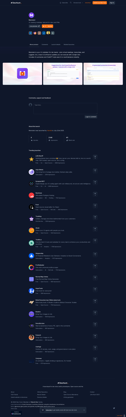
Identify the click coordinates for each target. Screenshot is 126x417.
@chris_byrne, (47, 406)
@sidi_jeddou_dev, (25, 406)
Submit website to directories (19, 397)
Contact (92, 392)
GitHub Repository (42, 392)
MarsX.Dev (34, 402)
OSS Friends (14, 394)
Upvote (48, 26)
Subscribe (65, 2)
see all (53, 406)
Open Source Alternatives (71, 394)
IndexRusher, (52, 404)
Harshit (49, 130)
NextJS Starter (41, 394)
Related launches (69, 44)
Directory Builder (42, 397)
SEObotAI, (41, 404)
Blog (65, 392)
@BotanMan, (40, 406)
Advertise (88, 2)
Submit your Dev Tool (100, 2)
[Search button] (71, 2)
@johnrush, (18, 406)
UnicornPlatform (60, 404)
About (12, 392)
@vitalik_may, (33, 406)
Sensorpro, (29, 404)
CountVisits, (35, 404)
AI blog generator (69, 397)
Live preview (33, 26)
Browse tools (77, 2)
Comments (45, 44)
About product (34, 44)
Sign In (112, 2)
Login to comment (91, 116)
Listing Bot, (46, 404)
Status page (14, 408)
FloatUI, (24, 404)
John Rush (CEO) (95, 394)
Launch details (55, 44)
